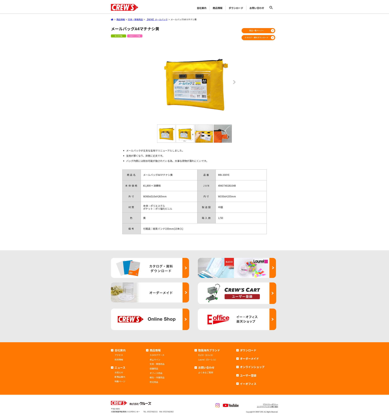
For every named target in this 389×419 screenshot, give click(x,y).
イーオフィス (248, 384)
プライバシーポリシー (270, 404)
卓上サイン (155, 359)
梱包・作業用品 (157, 377)
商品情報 (217, 8)
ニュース (120, 367)
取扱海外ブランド (209, 350)
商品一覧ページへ (256, 30)
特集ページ (120, 381)
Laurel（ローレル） (207, 359)
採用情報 (119, 359)
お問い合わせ (257, 8)
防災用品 (154, 382)
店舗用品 (154, 368)
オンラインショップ (252, 367)
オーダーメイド (249, 358)
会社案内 (202, 8)
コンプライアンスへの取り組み (267, 406)
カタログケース (157, 354)
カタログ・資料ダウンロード (256, 37)
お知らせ (119, 372)
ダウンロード (236, 8)
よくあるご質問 (205, 372)
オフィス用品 (156, 373)
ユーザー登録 (248, 375)
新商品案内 (120, 376)
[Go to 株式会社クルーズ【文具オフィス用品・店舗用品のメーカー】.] (112, 19)
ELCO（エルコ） (206, 354)
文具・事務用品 (157, 363)
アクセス (119, 354)
